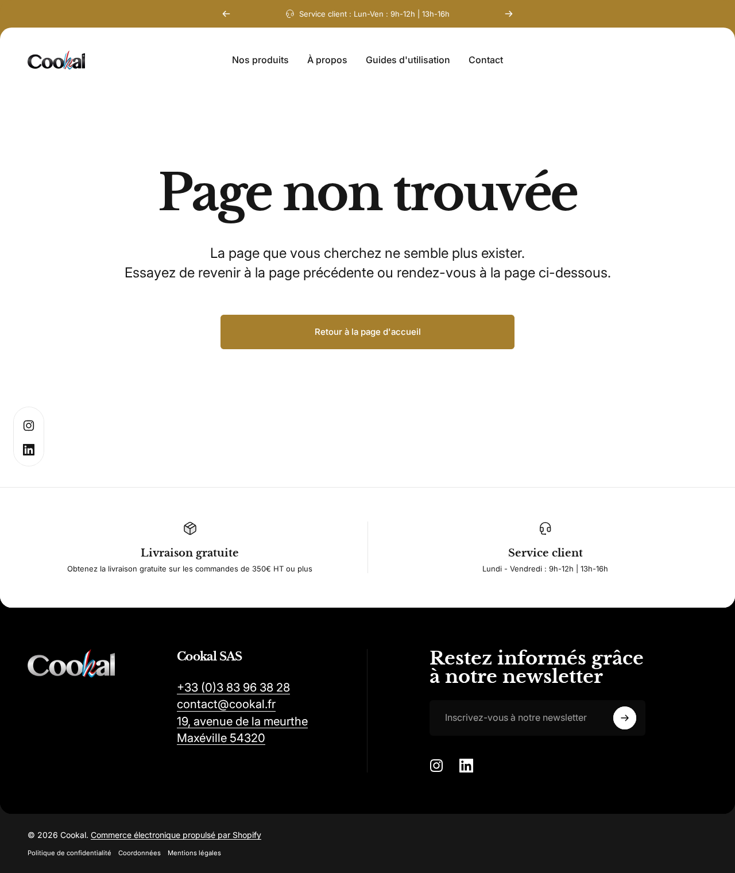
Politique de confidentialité (69, 853)
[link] (233, 687)
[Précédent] (226, 14)
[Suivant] (508, 14)
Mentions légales (194, 853)
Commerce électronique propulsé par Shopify (176, 835)
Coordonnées (139, 853)
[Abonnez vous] (624, 717)
